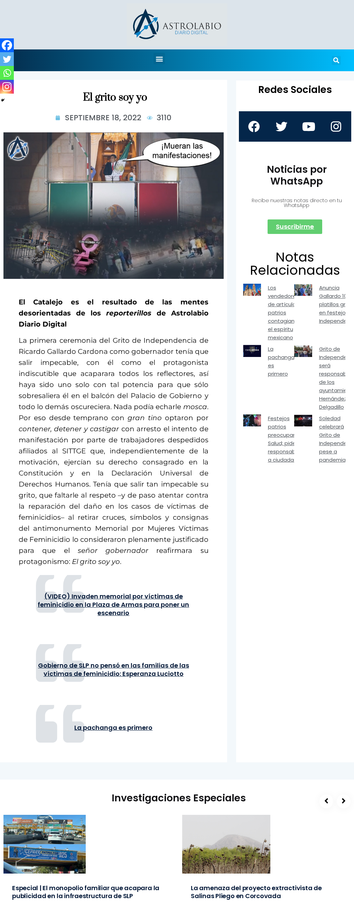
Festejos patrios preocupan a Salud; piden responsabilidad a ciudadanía (288, 439)
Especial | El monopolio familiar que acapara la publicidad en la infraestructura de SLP (85, 892)
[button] (159, 58)
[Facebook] (7, 45)
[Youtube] (309, 126)
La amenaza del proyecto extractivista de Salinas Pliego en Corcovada (256, 892)
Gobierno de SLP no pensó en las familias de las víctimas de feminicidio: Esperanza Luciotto (113, 669)
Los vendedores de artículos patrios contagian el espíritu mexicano (283, 312)
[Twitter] (7, 59)
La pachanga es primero (113, 728)
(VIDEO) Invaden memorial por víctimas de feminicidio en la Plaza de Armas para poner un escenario (113, 604)
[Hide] (3, 100)
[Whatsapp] (7, 73)
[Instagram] (7, 87)
